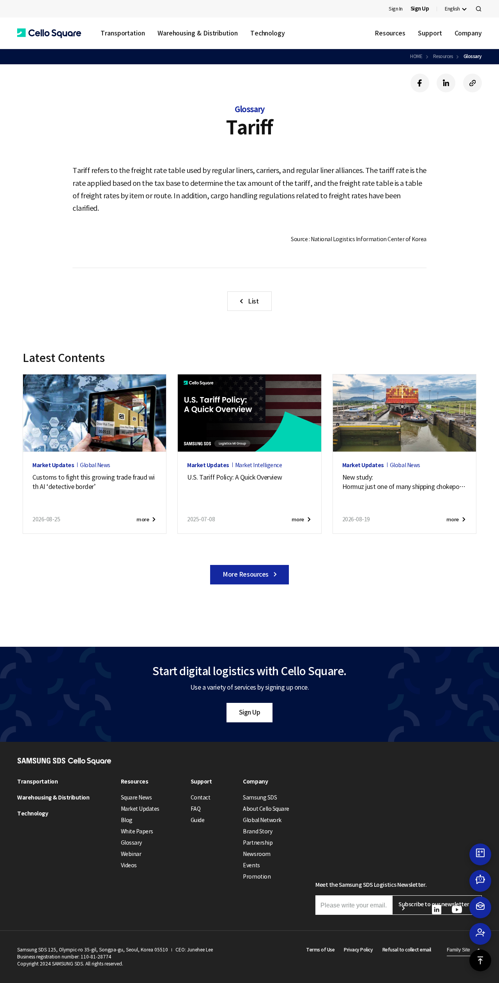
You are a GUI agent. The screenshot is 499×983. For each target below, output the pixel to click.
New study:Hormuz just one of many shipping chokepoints (403, 482)
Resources (390, 33)
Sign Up (249, 712)
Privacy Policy (358, 950)
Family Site (458, 950)
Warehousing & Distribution (197, 33)
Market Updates (140, 808)
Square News (136, 797)
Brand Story (257, 831)
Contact (201, 797)
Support (430, 33)
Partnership (258, 842)
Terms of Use (320, 950)
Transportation (123, 33)
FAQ (196, 808)
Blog (127, 820)
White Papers (137, 831)
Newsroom (256, 854)
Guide (198, 820)
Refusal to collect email (406, 950)
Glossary (473, 56)
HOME (416, 56)
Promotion (257, 876)
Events (251, 865)
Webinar (131, 854)
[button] (49, 33)
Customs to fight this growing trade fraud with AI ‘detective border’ (93, 482)
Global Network (262, 820)
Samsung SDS (260, 797)
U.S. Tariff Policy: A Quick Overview (234, 477)
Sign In (396, 8)
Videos (129, 865)
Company (468, 33)
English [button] (452, 8)
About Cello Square (266, 808)
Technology (267, 33)
